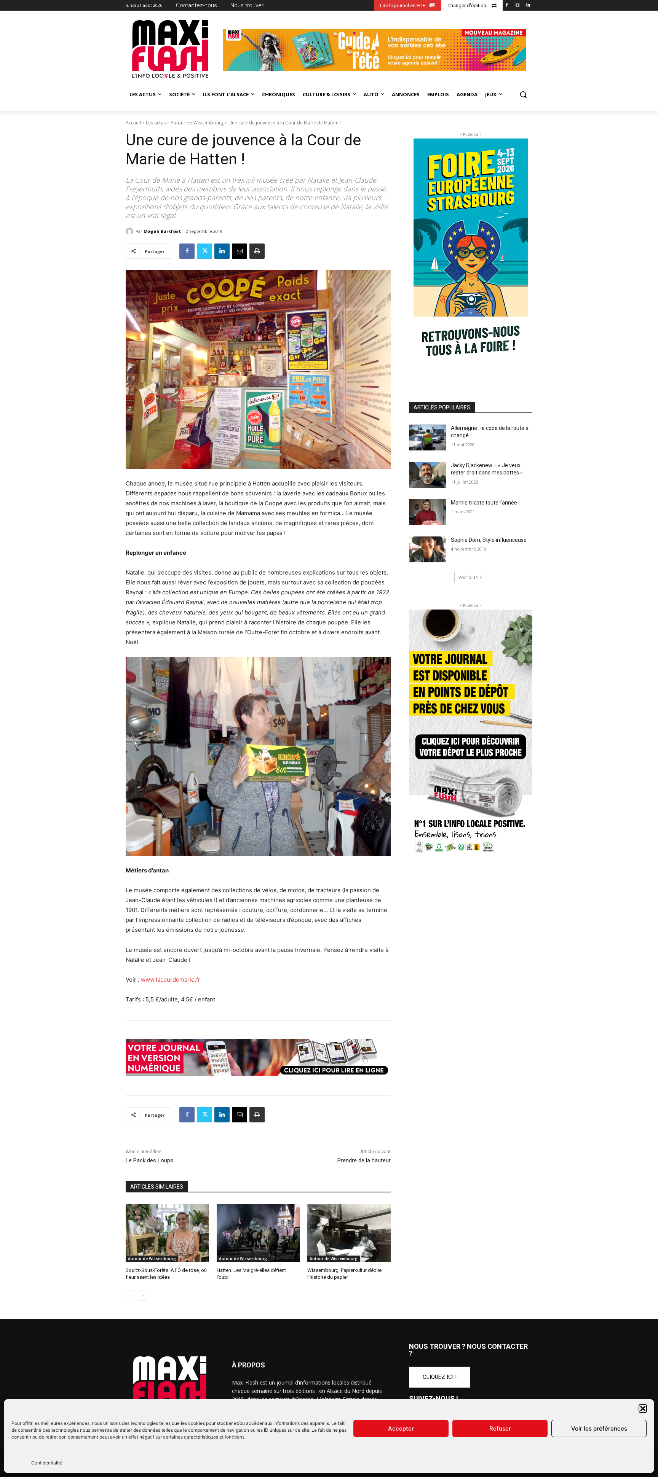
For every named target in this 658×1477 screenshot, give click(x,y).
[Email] (239, 251)
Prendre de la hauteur (364, 1160)
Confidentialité (46, 1463)
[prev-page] (130, 1295)
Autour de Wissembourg (197, 122)
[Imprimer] (257, 251)
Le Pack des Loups (149, 1160)
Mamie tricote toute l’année (484, 503)
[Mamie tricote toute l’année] (427, 512)
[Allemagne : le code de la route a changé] (427, 437)
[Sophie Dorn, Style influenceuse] (427, 549)
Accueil (133, 122)
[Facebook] (507, 5)
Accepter (401, 1428)
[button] (643, 1408)
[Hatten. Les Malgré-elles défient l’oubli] (258, 1233)
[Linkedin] (528, 5)
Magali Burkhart (162, 231)
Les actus (156, 122)
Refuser (500, 1428)
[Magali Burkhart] (131, 231)
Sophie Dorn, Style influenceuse (489, 540)
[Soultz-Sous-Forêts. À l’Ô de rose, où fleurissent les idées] (167, 1233)
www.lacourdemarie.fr (170, 979)
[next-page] (142, 1295)
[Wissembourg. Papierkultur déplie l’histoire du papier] (349, 1233)
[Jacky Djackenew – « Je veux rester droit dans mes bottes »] (427, 475)
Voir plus (468, 577)
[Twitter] (204, 251)
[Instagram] (517, 5)
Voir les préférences (599, 1428)
